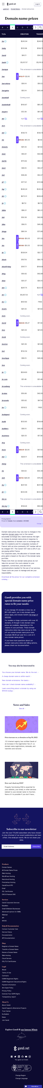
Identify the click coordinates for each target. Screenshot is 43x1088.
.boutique (5, 358)
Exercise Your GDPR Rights (11, 994)
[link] (12, 1057)
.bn (3, 295)
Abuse (4, 969)
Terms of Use (6, 973)
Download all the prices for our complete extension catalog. (21, 578)
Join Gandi (5, 1020)
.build (4, 422)
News (4, 1017)
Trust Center (6, 1011)
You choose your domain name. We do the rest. (19, 672)
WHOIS (4, 921)
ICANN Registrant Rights (10, 979)
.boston (5, 344)
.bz (3, 471)
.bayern (5, 112)
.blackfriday (6, 267)
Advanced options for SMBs (11, 912)
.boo (3, 330)
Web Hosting (6, 873)
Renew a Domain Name (9, 952)
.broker (4, 393)
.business (5, 436)
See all (21, 708)
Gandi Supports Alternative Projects (14, 1008)
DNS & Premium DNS (9, 894)
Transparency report (9, 997)
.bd (3, 133)
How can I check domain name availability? (18, 684)
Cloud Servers (7, 958)
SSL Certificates (7, 891)
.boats (4, 309)
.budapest (6, 415)
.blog (3, 274)
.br (3, 372)
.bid (3, 217)
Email (3, 888)
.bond (4, 323)
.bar (3, 76)
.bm (3, 288)
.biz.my (4, 506)
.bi (2, 203)
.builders (5, 429)
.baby (4, 48)
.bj (2, 253)
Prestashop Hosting (8, 882)
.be (3, 140)
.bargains (5, 91)
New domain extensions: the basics (15, 680)
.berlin (4, 161)
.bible (4, 210)
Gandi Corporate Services (11, 902)
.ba (3, 41)
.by (3, 485)
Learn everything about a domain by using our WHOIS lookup (19, 689)
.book (4, 337)
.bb (3, 119)
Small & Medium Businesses (11, 909)
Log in (37, 4)
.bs (3, 407)
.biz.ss (4, 499)
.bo (3, 302)
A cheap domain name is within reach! (16, 676)
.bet (3, 175)
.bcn (3, 126)
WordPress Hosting (8, 876)
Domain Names (15, 9)
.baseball (5, 98)
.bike (3, 224)
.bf (3, 182)
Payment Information (9, 985)
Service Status (7, 932)
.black (4, 260)
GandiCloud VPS (7, 885)
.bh (3, 196)
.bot (3, 351)
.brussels (5, 400)
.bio (3, 238)
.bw (3, 457)
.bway (4, 464)
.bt (3, 492)
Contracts (5, 976)
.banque (5, 69)
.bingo (4, 231)
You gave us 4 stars (21, 1060)
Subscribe (36, 846)
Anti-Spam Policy (7, 988)
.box (3, 365)
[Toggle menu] (3, 4)
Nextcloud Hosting (8, 879)
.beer (4, 154)
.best (4, 168)
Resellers (5, 905)
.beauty (5, 147)
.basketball (6, 105)
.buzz (4, 450)
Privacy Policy (6, 991)
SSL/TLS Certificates (9, 961)
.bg (3, 189)
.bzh (3, 478)
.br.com (4, 379)
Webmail (5, 915)
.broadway (6, 386)
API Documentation (8, 938)
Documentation (7, 935)
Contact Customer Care (10, 929)
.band (4, 55)
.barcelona (6, 84)
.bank (4, 62)
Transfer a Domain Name (10, 949)
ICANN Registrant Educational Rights (14, 982)
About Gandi (6, 1005)
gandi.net (6, 9)
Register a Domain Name (10, 946)
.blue (3, 281)
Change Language (21, 1078)
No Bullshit (5, 1014)
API (3, 918)
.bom (3, 316)
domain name (14, 534)
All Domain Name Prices (10, 870)
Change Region (20, 1075)
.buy (3, 443)
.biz (3, 245)
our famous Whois (29, 1029)
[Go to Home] (11, 4)
